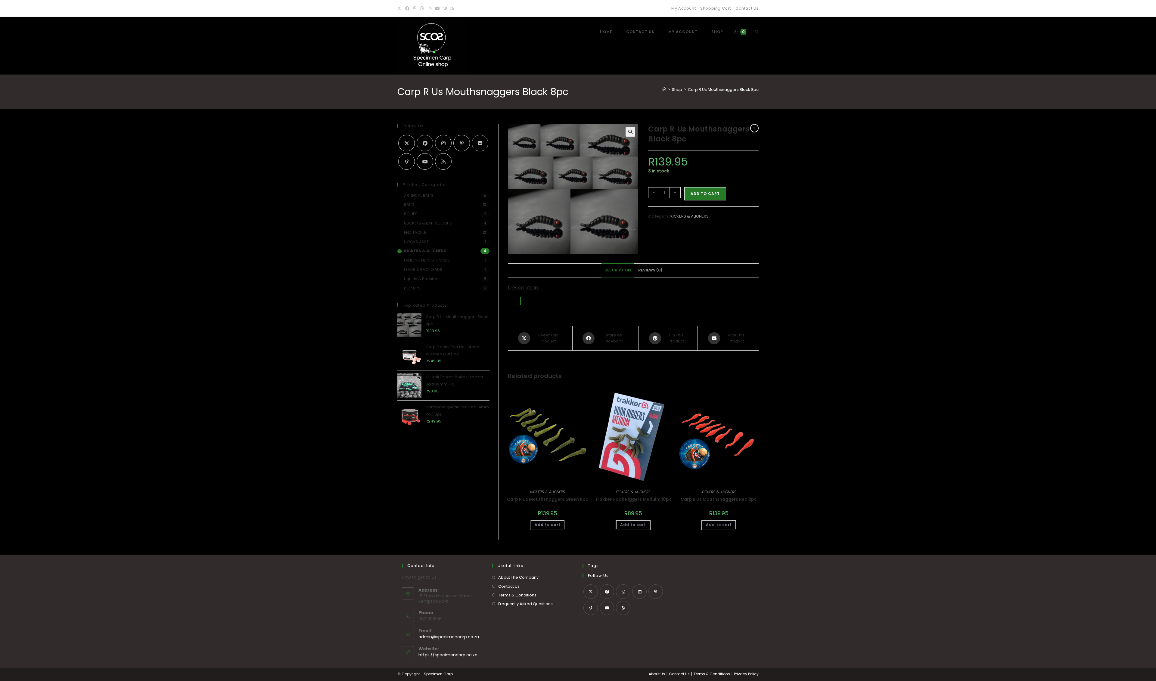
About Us (657, 673)
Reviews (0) (650, 270)
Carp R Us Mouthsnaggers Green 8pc (547, 499)
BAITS (409, 204)
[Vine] (445, 8)
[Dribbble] (422, 8)
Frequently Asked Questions (525, 604)
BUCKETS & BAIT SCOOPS (428, 223)
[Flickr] (480, 143)
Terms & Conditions (517, 595)
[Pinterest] (414, 8)
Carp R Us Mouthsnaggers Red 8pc (719, 499)
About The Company (518, 577)
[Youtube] (437, 8)
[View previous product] (754, 128)
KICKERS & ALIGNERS (689, 216)
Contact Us (747, 8)
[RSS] (452, 8)
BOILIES (411, 214)
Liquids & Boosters (422, 279)
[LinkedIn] (639, 591)
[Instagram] (429, 8)
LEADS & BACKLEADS (423, 269)
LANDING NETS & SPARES (427, 260)
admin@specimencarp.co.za (448, 637)
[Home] (664, 89)
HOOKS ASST (416, 242)
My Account (683, 8)
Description (617, 270)
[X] (400, 8)
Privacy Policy (746, 673)
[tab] (617, 270)
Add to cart (705, 193)
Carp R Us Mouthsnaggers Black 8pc (723, 89)
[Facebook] (407, 8)
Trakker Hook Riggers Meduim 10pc (633, 499)
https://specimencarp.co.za (447, 655)
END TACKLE (415, 232)
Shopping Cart (715, 8)
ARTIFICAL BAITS (419, 195)
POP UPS (412, 288)
